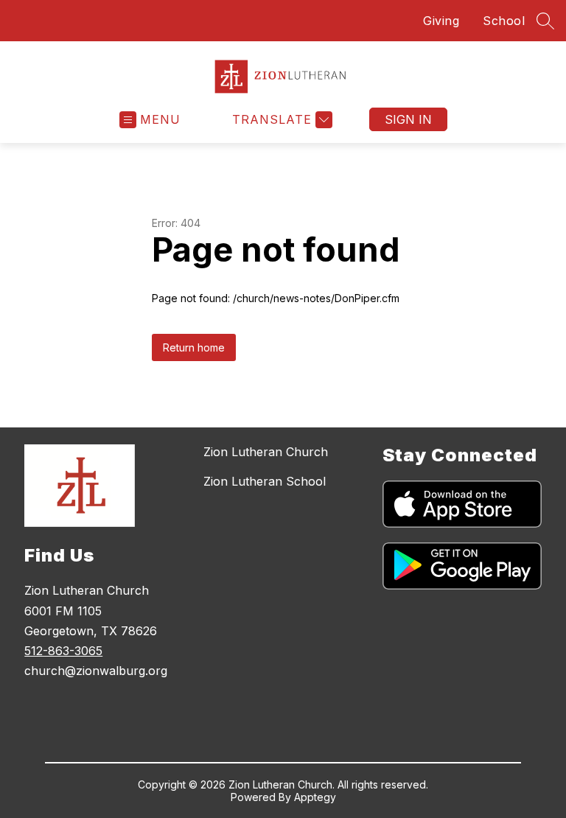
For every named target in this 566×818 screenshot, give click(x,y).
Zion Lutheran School (264, 481)
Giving (441, 20)
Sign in (408, 119)
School (504, 20)
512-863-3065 (63, 650)
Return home (194, 347)
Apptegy (315, 797)
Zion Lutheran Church (265, 451)
